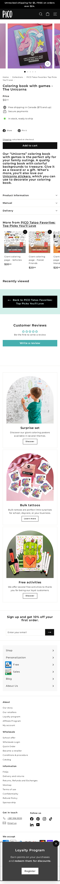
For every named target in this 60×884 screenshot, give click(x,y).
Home (6, 77)
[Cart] (47, 14)
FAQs (5, 772)
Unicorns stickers (17, 176)
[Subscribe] (49, 632)
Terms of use (9, 789)
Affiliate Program (12, 721)
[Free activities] (30, 554)
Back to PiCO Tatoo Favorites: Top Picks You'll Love (32, 301)
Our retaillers (9, 712)
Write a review (30, 343)
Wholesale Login (11, 742)
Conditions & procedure (15, 755)
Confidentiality (10, 794)
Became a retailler (12, 751)
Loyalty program (11, 716)
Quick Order (9, 746)
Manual (7, 202)
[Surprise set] (30, 400)
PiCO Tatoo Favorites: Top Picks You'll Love (29, 224)
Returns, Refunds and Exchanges (20, 780)
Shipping (7, 139)
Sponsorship (9, 802)
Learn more (30, 518)
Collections (18, 77)
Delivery (8, 210)
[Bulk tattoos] (30, 477)
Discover (30, 441)
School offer (9, 737)
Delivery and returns (13, 776)
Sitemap (7, 785)
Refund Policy (10, 798)
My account (9, 725)
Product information (16, 195)
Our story (8, 708)
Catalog (7, 759)
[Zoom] (48, 64)
